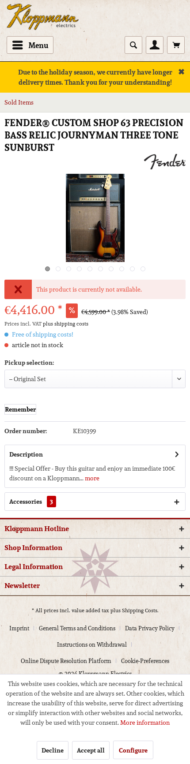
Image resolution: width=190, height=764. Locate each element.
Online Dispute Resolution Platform (66, 661)
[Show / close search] (133, 45)
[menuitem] (30, 45)
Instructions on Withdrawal (92, 644)
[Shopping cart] (176, 45)
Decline (53, 750)
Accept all (91, 750)
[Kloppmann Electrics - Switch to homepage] (43, 8)
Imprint (19, 628)
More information (145, 722)
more (91, 478)
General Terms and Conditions (77, 628)
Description (26, 454)
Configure (133, 750)
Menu (38, 45)
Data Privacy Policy (150, 628)
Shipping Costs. (140, 610)
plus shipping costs (65, 323)
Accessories (31, 501)
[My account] (154, 45)
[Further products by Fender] (165, 161)
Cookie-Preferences (145, 661)
